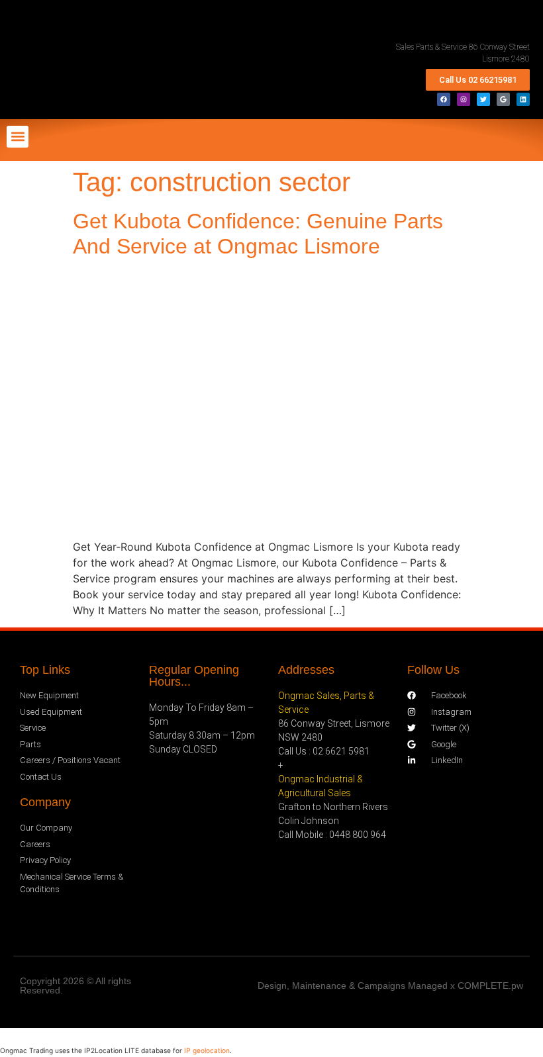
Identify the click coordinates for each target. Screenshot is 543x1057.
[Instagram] (463, 99)
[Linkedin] (523, 99)
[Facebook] (443, 99)
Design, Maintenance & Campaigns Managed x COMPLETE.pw (390, 985)
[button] (17, 137)
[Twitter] (483, 99)
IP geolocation (207, 1050)
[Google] (503, 99)
